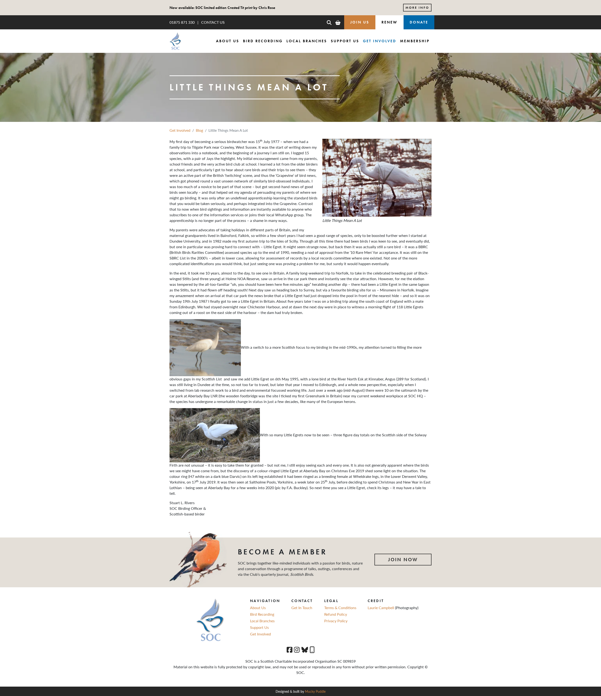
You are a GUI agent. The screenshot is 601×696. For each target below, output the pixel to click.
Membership (415, 41)
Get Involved (379, 41)
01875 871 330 (182, 22)
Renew (389, 22)
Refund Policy (335, 614)
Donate (419, 22)
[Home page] (175, 41)
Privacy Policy (335, 620)
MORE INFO (417, 7)
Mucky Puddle (315, 691)
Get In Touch (301, 607)
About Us (227, 41)
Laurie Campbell (381, 607)
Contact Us (213, 22)
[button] (329, 22)
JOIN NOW (403, 560)
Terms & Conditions (340, 607)
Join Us (359, 22)
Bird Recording (263, 41)
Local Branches (306, 41)
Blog (199, 130)
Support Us (345, 41)
